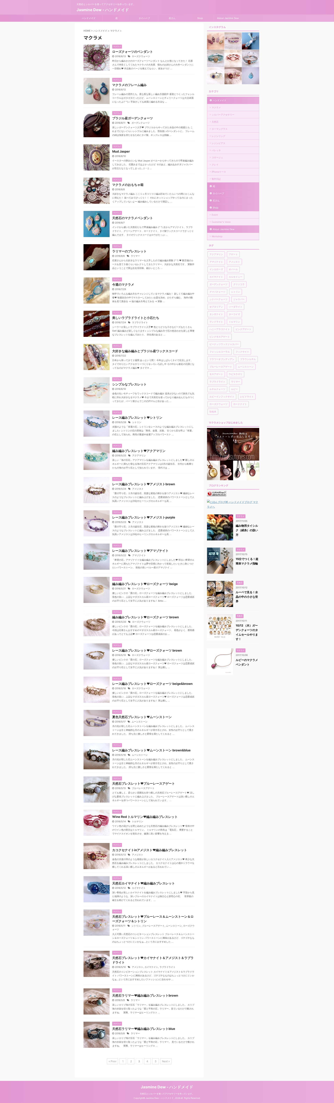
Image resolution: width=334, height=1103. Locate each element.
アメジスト (138, 488)
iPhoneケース (219, 171)
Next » (166, 1061)
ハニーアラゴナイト (219, 329)
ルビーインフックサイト (221, 396)
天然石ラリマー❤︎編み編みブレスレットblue (143, 1029)
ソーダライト (235, 306)
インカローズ (216, 269)
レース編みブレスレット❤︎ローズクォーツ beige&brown (152, 684)
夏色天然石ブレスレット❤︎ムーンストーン (142, 717)
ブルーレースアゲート (143, 788)
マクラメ (216, 107)
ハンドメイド (89, 18)
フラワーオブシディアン (221, 359)
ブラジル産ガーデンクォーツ (132, 118)
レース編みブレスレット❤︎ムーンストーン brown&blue (151, 750)
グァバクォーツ (217, 291)
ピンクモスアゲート (219, 336)
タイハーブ (144, 18)
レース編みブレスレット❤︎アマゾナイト (140, 550)
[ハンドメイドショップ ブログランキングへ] (216, 494)
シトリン (136, 422)
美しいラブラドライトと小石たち (135, 318)
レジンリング (218, 136)
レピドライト (247, 396)
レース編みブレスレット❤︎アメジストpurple (143, 517)
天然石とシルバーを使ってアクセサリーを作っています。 (167, 1093)
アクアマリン (139, 455)
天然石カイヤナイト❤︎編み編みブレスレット (143, 883)
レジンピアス (218, 143)
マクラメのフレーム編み (129, 85)
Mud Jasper (121, 151)
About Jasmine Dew (228, 18)
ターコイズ (234, 314)
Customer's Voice (221, 221)
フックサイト (242, 351)
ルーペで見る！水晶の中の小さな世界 (247, 596)
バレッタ (216, 150)
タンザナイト (216, 314)
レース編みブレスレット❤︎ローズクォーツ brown (147, 650)
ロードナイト (240, 404)
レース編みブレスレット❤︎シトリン (137, 417)
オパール (233, 269)
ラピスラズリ (235, 374)
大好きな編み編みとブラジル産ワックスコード (145, 351)
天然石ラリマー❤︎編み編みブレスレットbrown (145, 995)
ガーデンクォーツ (141, 123)
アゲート (233, 254)
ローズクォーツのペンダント (132, 51)
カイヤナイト (138, 888)
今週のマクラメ (123, 284)
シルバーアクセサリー (223, 114)
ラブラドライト (140, 322)
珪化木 (212, 411)
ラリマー (135, 256)
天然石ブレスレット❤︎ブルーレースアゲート (143, 783)
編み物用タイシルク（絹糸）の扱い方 (247, 530)
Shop (200, 18)
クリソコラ (239, 284)
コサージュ (217, 157)
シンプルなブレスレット (129, 384)
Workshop (217, 236)
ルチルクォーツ (217, 389)
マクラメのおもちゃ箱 (128, 185)
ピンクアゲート (243, 329)
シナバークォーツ (218, 299)
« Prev (112, 1061)
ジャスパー (239, 299)
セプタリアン (216, 306)
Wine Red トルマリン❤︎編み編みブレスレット (145, 817)
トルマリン (137, 821)
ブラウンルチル (248, 359)
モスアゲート (216, 374)
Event (215, 214)
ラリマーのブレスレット (129, 251)
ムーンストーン (140, 721)
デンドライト (216, 321)
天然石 (215, 121)
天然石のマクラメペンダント (132, 218)
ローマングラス (220, 128)
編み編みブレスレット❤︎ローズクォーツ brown (145, 617)
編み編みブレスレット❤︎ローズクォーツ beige (145, 584)
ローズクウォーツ (141, 56)
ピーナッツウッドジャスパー (224, 344)
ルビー (234, 389)
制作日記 (216, 178)
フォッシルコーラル (219, 351)
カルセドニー (235, 276)
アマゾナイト (139, 555)
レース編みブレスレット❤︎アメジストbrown (143, 484)
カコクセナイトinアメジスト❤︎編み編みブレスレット (149, 850)
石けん (172, 18)
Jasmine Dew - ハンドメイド (103, 9)
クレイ (215, 164)
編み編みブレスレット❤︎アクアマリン (138, 451)
